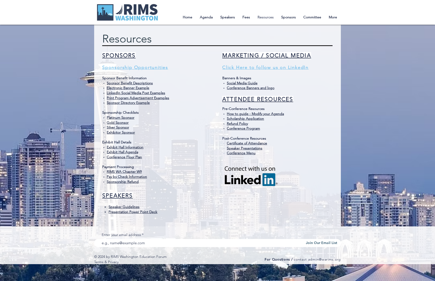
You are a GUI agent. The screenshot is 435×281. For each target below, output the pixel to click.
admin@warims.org (324, 259)
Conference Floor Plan (124, 157)
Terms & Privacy (106, 262)
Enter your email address (121, 234)
